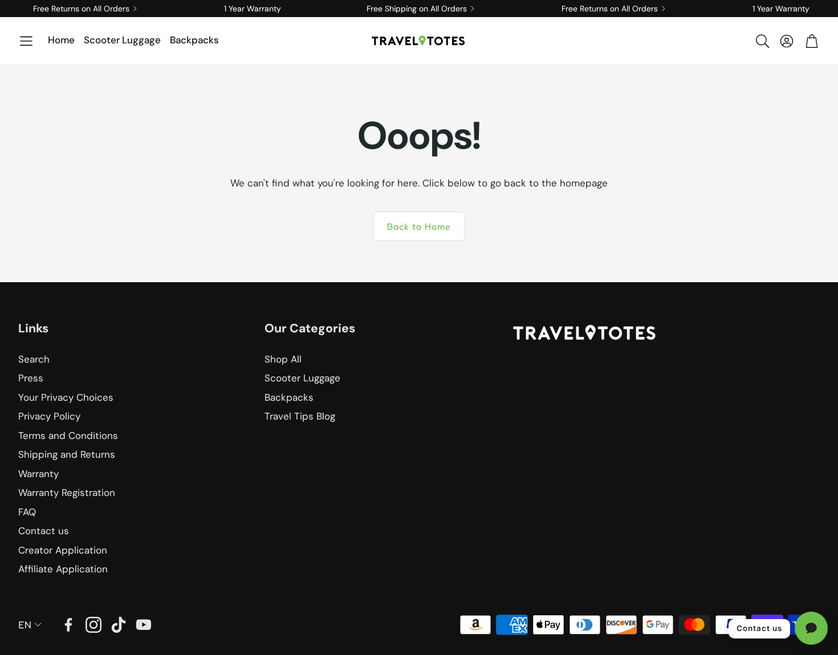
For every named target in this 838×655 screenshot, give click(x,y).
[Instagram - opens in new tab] (93, 625)
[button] (26, 41)
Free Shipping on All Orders (417, 9)
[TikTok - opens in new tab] (119, 625)
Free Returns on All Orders (81, 9)
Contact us (759, 628)
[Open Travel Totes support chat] (811, 628)
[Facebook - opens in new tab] (68, 625)
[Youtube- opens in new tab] (144, 625)
